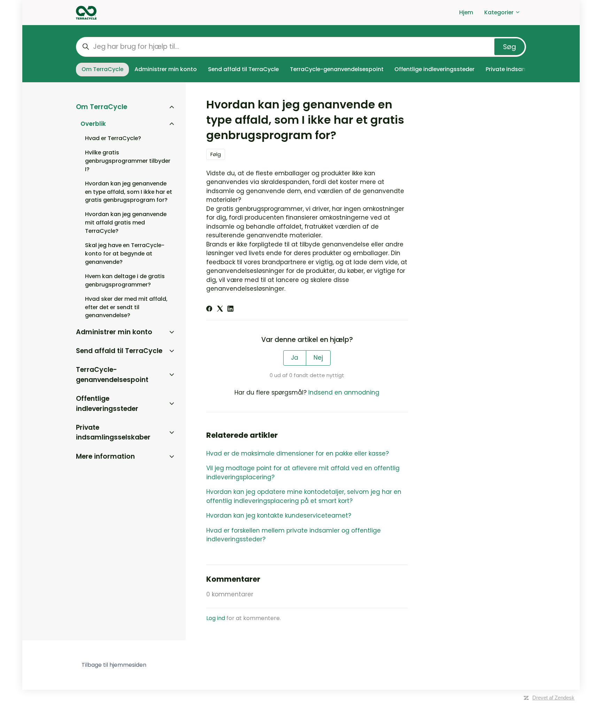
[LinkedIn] (230, 309)
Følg (215, 154)
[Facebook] (209, 309)
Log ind (215, 618)
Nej (318, 357)
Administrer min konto (165, 69)
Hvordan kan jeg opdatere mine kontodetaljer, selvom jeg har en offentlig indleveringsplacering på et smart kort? (303, 496)
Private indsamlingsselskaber (113, 432)
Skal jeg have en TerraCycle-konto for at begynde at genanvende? (124, 253)
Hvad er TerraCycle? (113, 138)
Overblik (93, 124)
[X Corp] (220, 309)
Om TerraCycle (102, 69)
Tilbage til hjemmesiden (114, 665)
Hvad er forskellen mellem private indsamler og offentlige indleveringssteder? (293, 535)
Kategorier (499, 12)
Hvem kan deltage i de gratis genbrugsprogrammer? (125, 280)
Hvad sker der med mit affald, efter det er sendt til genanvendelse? (126, 307)
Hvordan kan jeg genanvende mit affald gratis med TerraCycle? (126, 222)
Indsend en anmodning (343, 392)
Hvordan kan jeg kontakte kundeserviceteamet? (278, 515)
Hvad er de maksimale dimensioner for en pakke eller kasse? (297, 453)
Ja (294, 357)
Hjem (466, 12)
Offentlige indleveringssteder (434, 69)
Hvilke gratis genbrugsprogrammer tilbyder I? (127, 160)
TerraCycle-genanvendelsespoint (337, 69)
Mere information (105, 456)
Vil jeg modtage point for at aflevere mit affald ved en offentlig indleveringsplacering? (303, 472)
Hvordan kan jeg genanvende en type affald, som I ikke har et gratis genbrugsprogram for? (128, 191)
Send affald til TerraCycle (243, 69)
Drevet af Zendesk (553, 698)
